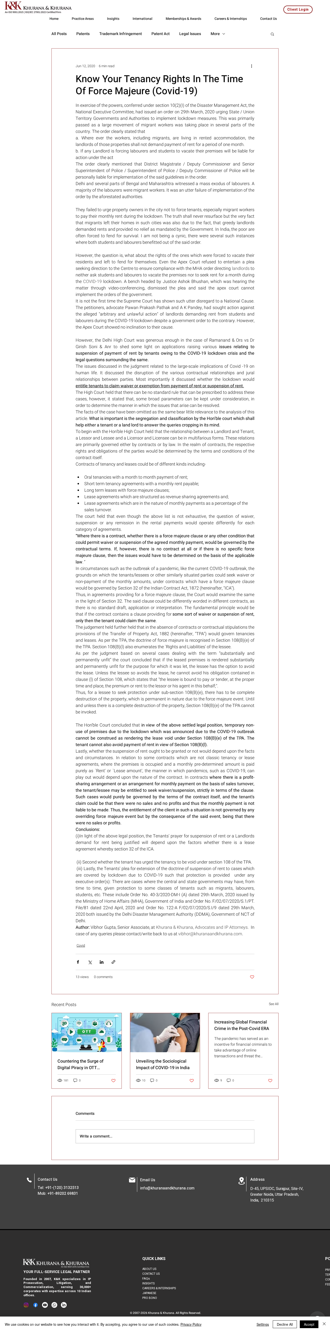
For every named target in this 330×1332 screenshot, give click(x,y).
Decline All (285, 1324)
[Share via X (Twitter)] (89, 962)
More (215, 34)
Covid (81, 945)
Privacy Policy (190, 1324)
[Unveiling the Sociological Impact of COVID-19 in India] (165, 1032)
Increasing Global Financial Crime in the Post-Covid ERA (241, 1025)
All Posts (59, 34)
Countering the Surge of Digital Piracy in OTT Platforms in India (80, 1064)
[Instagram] (26, 1305)
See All (274, 1004)
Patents (83, 34)
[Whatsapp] (54, 1305)
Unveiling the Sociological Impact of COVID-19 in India (163, 1064)
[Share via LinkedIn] (101, 962)
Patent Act (160, 34)
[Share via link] (113, 962)
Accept (309, 1324)
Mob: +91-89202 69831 (58, 1193)
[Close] (324, 1324)
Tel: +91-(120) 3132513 (58, 1188)
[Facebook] (35, 1305)
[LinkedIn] (64, 1305)
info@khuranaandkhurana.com (167, 1188)
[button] (272, 34)
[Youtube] (45, 1305)
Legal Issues (190, 34)
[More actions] (251, 66)
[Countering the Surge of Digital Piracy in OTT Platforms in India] (87, 1032)
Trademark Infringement (120, 34)
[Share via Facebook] (78, 962)
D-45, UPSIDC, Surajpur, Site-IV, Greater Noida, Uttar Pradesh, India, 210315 (276, 1194)
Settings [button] (263, 1324)
